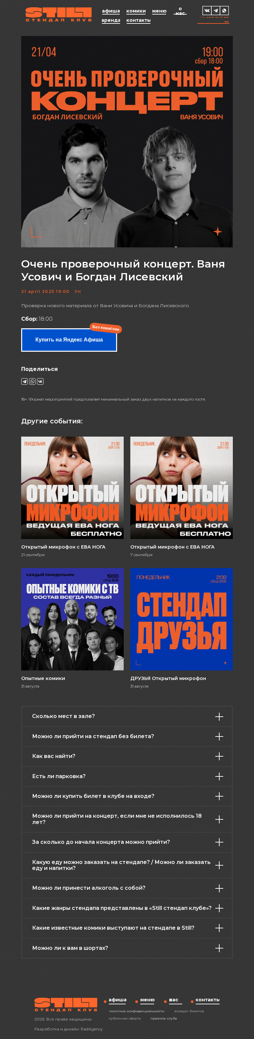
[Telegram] (24, 381)
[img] (207, 10)
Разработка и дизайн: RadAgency (68, 1028)
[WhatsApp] (32, 381)
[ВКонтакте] (40, 381)
